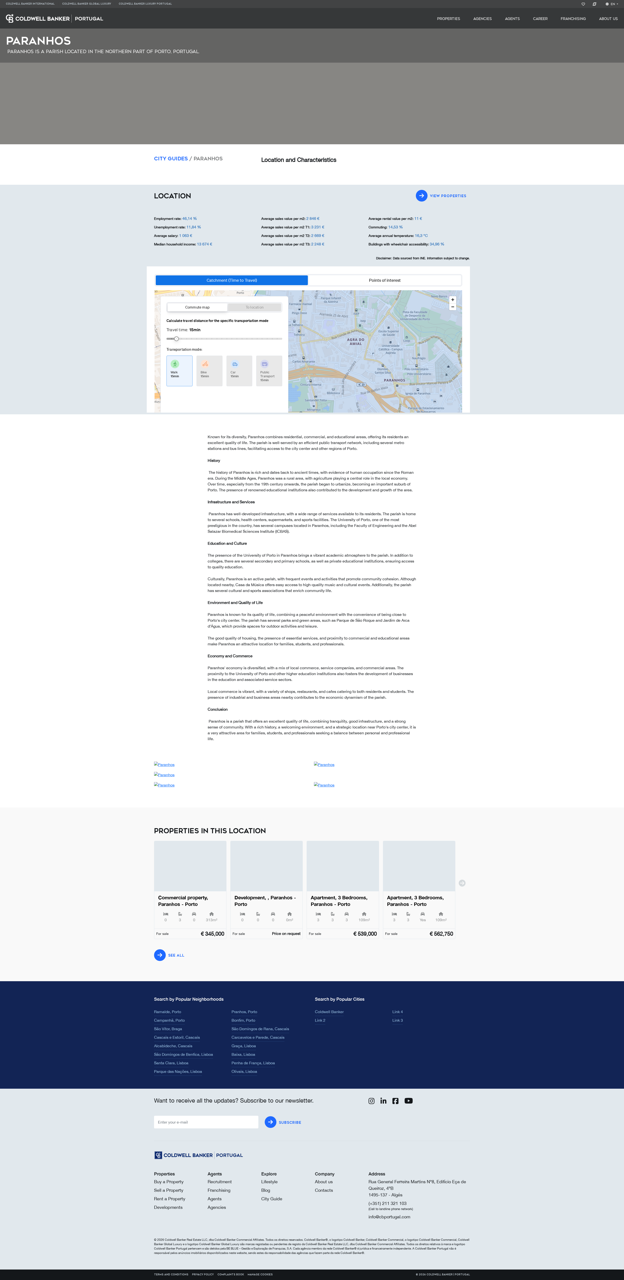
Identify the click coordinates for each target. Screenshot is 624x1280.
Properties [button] (448, 19)
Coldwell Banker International (30, 3)
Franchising (573, 19)
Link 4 (397, 1011)
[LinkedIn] (383, 1102)
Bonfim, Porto (243, 1020)
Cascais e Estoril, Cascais (177, 1037)
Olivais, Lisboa (244, 1071)
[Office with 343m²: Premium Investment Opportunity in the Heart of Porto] (190, 866)
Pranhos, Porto (244, 1011)
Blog (265, 1190)
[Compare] (595, 4)
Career (540, 19)
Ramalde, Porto (167, 1011)
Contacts (324, 1190)
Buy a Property (169, 1181)
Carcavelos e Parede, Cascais (258, 1037)
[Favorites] (584, 4)
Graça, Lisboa (244, 1046)
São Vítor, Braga (168, 1029)
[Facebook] (395, 1102)
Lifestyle (269, 1181)
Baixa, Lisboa (243, 1054)
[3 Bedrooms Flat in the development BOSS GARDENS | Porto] (419, 866)
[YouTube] (408, 1102)
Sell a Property (168, 1190)
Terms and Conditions (171, 1274)
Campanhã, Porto (169, 1020)
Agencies (482, 19)
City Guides (171, 159)
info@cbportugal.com (389, 1216)
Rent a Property (169, 1198)
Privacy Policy (203, 1274)
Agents (512, 19)
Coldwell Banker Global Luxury (86, 3)
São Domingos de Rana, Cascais (260, 1029)
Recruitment (220, 1181)
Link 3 (397, 1020)
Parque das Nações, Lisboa (178, 1071)
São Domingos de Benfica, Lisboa (183, 1054)
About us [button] (608, 19)
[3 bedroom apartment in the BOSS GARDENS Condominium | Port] (343, 866)
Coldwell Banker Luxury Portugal (145, 3)
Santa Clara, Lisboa (171, 1063)
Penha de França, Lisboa (253, 1063)
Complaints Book (230, 1274)
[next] (462, 893)
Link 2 (320, 1020)
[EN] (54, 18)
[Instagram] (372, 1102)
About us (324, 1181)
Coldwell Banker (329, 1011)
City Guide (271, 1198)
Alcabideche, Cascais (173, 1046)
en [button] (613, 4)
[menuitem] (32, 4)
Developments (168, 1207)
